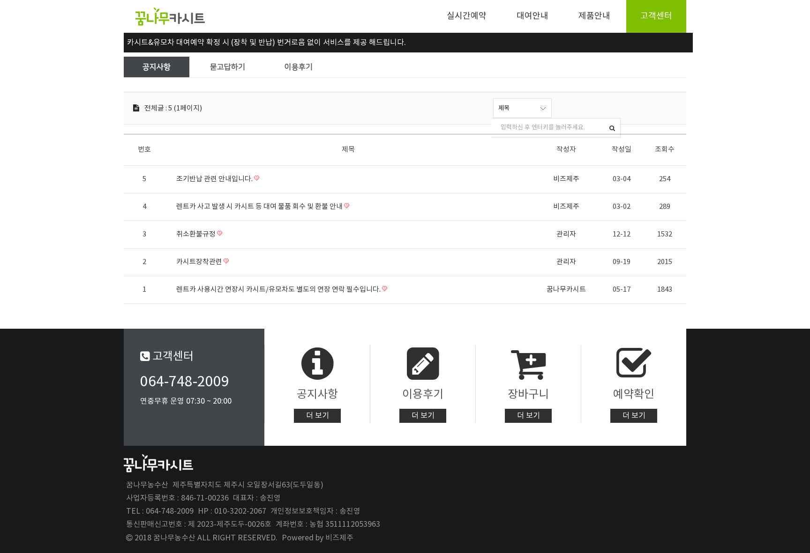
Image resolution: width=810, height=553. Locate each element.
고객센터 (656, 16)
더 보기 (317, 416)
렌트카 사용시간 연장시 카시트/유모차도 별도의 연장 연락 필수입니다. (279, 290)
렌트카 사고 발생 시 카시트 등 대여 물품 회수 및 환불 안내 (260, 207)
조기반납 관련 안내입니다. (215, 179)
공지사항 (156, 67)
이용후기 (299, 67)
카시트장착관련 (200, 262)
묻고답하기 (227, 67)
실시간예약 (467, 16)
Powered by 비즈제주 (317, 538)
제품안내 (594, 16)
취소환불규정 (196, 234)
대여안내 (532, 16)
